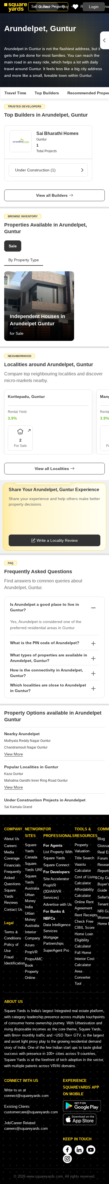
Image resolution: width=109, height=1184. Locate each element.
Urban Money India (30, 901)
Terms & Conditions (12, 935)
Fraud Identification (14, 960)
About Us (11, 839)
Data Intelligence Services (56, 928)
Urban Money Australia (32, 919)
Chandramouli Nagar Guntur (26, 747)
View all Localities (52, 468)
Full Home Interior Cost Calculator (84, 959)
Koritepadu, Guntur (26, 396)
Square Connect (56, 865)
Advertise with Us (57, 904)
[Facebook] (67, 1149)
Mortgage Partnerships (53, 940)
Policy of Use (11, 947)
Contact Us (13, 909)
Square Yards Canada (31, 851)
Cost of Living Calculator (86, 880)
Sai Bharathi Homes (57, 133)
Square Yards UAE (34, 866)
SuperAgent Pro (56, 950)
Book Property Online (32, 971)
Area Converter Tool (82, 977)
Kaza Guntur (13, 774)
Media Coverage (12, 855)
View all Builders (52, 195)
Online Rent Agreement (84, 905)
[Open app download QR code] (104, 40)
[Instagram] (67, 1158)
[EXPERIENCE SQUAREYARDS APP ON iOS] (79, 1124)
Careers (10, 846)
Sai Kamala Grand (18, 807)
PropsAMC (33, 959)
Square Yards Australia (32, 882)
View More (13, 754)
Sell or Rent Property (48, 6)
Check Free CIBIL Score (84, 924)
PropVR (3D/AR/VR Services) (52, 891)
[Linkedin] (79, 1149)
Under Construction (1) (35, 170)
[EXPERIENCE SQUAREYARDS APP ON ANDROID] (82, 1110)
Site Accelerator (56, 879)
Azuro (29, 945)
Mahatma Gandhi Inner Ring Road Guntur (36, 780)
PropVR (31, 952)
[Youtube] (90, 1149)
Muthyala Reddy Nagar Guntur (27, 741)
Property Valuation (82, 848)
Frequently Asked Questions (12, 878)
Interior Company (32, 935)
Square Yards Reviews (11, 896)
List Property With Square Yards (57, 855)
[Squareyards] (15, 7)
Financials (12, 865)
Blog (101, 839)
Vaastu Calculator (83, 867)
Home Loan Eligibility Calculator (84, 940)
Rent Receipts (86, 915)
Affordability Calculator (84, 892)
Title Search (84, 858)
